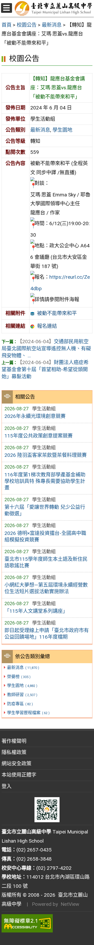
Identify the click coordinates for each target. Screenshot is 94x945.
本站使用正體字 (19, 775)
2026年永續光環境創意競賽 (35, 416)
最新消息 (23, 667)
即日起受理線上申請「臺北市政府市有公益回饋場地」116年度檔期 (46, 633)
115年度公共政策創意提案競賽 (38, 436)
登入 (6, 786)
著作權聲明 (14, 741)
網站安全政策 (16, 764)
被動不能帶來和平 (57, 313)
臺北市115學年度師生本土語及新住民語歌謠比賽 (45, 562)
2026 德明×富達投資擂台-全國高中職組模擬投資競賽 (45, 536)
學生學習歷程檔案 (28, 712)
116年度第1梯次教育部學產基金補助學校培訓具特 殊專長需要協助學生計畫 (44, 481)
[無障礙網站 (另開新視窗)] (47, 923)
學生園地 (22, 685)
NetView (70, 904)
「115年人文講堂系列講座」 (36, 611)
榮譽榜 (18, 676)
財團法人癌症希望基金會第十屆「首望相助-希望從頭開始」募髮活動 (45, 369)
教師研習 (22, 694)
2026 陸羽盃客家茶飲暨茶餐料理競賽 (45, 455)
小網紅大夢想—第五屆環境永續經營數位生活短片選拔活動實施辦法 (46, 588)
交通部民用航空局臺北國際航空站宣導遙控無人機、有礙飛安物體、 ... (46, 349)
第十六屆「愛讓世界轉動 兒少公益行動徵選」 (44, 510)
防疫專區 (20, 703)
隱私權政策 (14, 752)
